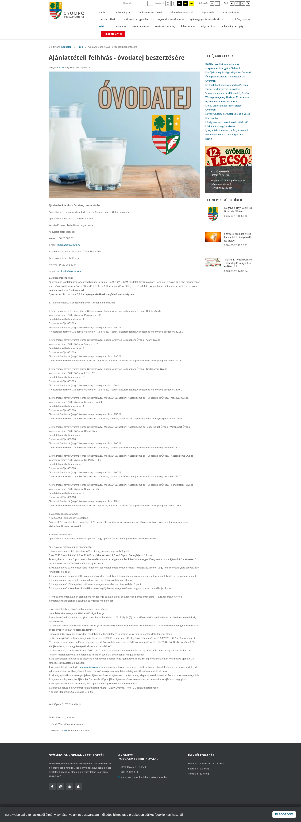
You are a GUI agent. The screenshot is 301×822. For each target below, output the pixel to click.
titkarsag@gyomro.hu (68, 244)
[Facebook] (52, 786)
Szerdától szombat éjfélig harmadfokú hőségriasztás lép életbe (238, 237)
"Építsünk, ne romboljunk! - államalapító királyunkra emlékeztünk (238, 263)
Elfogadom (284, 814)
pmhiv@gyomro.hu (131, 777)
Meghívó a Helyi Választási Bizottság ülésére (238, 210)
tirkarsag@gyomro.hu (91, 667)
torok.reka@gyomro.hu (69, 271)
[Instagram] (60, 786)
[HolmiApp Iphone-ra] (78, 786)
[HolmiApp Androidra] (69, 786)
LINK (64, 730)
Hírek (61, 67)
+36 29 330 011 (129, 772)
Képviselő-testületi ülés (227, 175)
